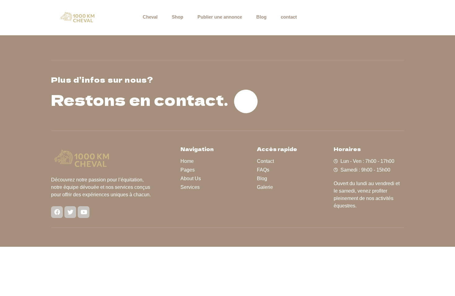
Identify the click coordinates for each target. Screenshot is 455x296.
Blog (261, 17)
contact (289, 17)
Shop (177, 17)
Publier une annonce (219, 17)
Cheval (150, 17)
